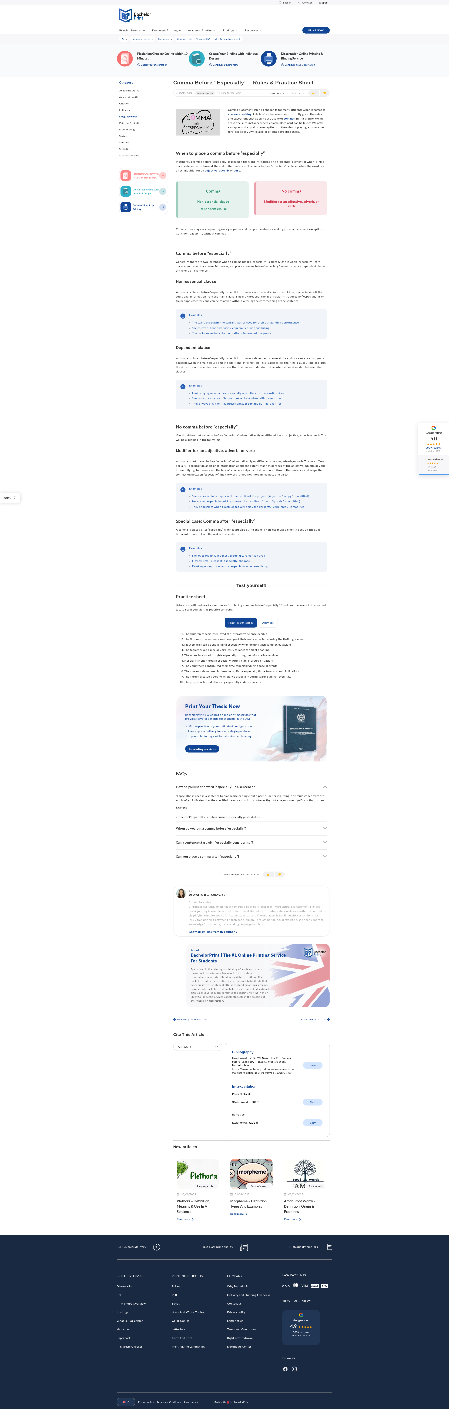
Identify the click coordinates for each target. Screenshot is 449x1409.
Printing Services (130, 30)
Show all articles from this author (212, 931)
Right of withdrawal (240, 1337)
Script (176, 1303)
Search (287, 2)
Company (234, 1276)
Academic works (129, 90)
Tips (121, 161)
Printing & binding (130, 122)
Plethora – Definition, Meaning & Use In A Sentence (193, 1206)
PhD (119, 1294)
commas (289, 118)
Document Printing (165, 30)
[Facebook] (285, 1368)
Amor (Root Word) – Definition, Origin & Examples (299, 1206)
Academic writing (130, 96)
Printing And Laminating (188, 1346)
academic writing (240, 114)
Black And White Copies (188, 1312)
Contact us (234, 1303)
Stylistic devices (129, 155)
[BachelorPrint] (135, 21)
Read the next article (313, 1019)
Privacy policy (236, 1312)
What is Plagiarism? (130, 1320)
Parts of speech (259, 1186)
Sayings (123, 135)
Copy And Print (182, 1337)
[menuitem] (124, 1402)
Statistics (124, 148)
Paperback (124, 1337)
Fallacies (124, 109)
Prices (176, 1286)
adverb (224, 170)
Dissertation (125, 1286)
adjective (211, 170)
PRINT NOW (316, 30)
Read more (183, 1219)
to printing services (202, 749)
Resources (251, 30)
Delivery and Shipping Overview (248, 1294)
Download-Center (239, 1346)
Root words (315, 1186)
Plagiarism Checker (129, 1346)
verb (237, 170)
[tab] (241, 622)
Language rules (128, 116)
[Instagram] (294, 1368)
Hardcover (124, 1329)
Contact (307, 2)
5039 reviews (301, 1332)
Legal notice (235, 1320)
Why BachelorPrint (240, 1286)
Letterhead (179, 1329)
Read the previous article (192, 1019)
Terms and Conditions (241, 1329)
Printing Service (130, 1276)
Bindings (228, 30)
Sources (124, 142)
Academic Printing (200, 30)
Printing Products (187, 1276)
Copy (313, 1065)
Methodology (127, 129)
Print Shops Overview (131, 1303)
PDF (175, 1294)
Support (324, 2)
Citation (124, 103)
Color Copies (180, 1320)
